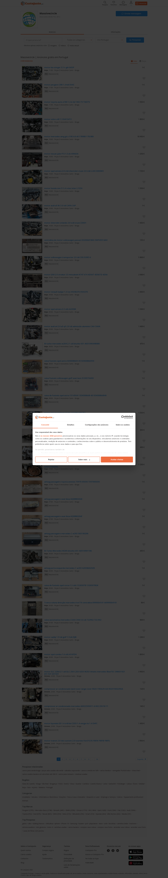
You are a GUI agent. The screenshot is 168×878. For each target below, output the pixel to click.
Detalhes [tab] (70, 425)
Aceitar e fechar (117, 459)
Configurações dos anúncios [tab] (96, 425)
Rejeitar (51, 459)
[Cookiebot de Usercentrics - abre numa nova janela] (123, 417)
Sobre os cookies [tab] (123, 425)
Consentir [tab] (45, 425)
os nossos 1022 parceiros (51, 436)
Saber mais (82, 459)
